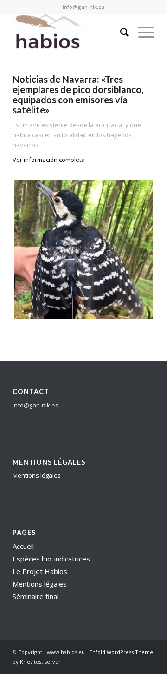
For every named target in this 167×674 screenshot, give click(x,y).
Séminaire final (35, 596)
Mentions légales (37, 475)
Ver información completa (49, 159)
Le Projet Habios (40, 571)
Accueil (23, 546)
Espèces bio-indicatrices (51, 558)
